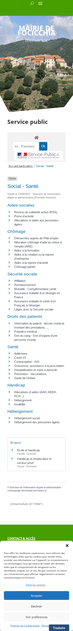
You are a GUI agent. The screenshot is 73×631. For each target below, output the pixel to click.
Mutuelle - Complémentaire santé (35, 289)
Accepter (36, 596)
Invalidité (19, 404)
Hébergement (23, 400)
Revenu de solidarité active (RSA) (35, 212)
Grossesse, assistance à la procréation (39, 365)
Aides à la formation (26, 250)
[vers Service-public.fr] (38, 155)
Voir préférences (36, 617)
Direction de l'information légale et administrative (35, 487)
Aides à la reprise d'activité (31, 262)
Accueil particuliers (21, 166)
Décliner (36, 606)
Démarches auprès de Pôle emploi (36, 238)
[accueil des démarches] (36, 137)
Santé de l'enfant (24, 378)
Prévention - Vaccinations (30, 374)
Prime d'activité (24, 216)
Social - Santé (45, 166)
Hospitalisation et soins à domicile (35, 370)
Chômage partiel (24, 266)
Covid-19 (20, 357)
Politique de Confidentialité (25, 625)
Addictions (20, 353)
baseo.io (42, 490)
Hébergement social (27, 418)
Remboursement (25, 285)
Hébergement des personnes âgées (37, 422)
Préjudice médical (25, 331)
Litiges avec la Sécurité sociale (33, 309)
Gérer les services (35, 584)
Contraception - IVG (27, 361)
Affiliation (20, 280)
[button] (67, 546)
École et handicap (28, 450)
